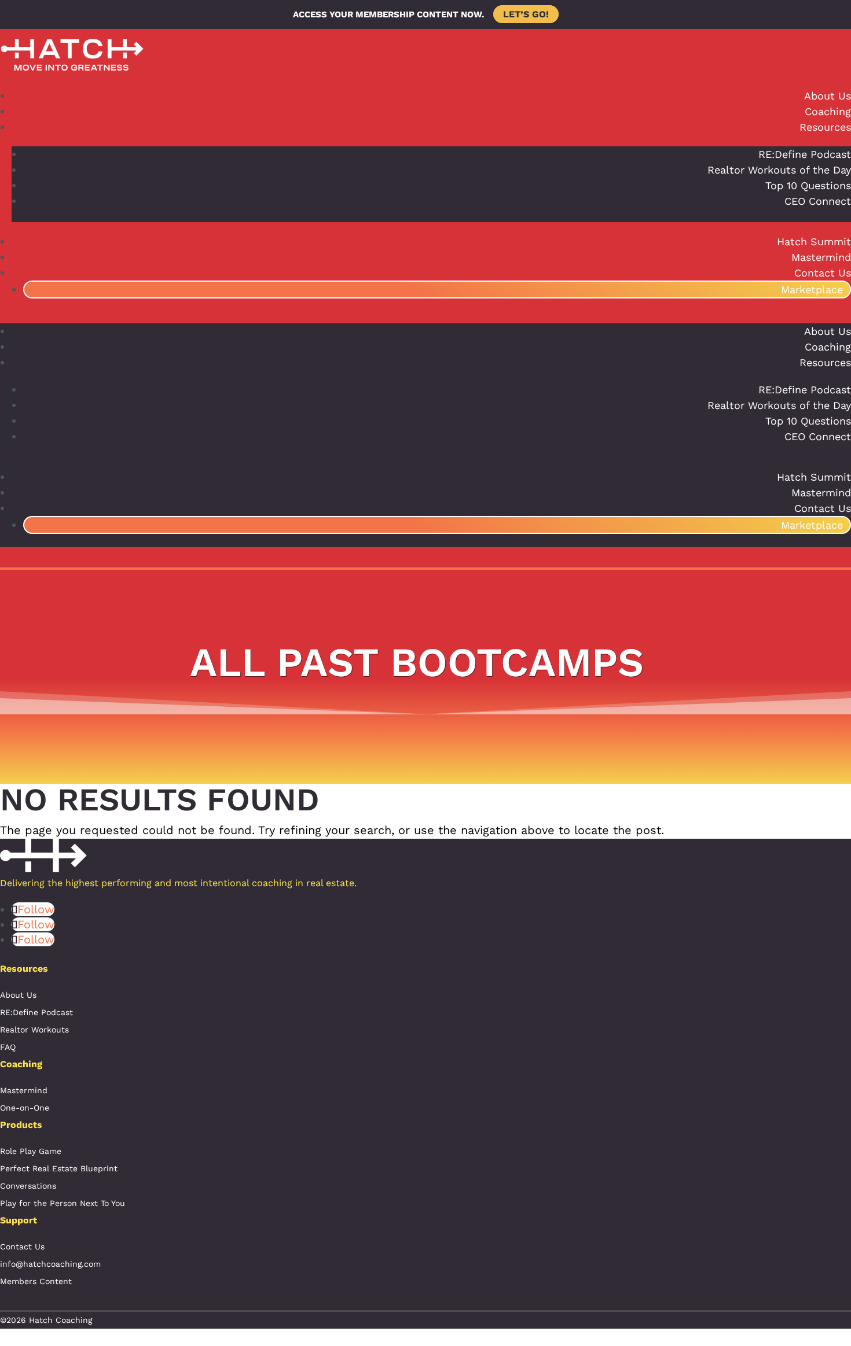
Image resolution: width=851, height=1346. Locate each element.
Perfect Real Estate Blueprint (59, 1168)
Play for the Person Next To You (62, 1203)
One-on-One (24, 1107)
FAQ (8, 1047)
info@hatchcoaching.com (50, 1263)
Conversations (28, 1185)
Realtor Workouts (34, 1029)
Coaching (828, 111)
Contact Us (822, 273)
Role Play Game (30, 1151)
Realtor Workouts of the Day (779, 170)
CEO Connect (817, 201)
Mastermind (821, 257)
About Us (827, 96)
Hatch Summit (814, 241)
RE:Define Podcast (804, 154)
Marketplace (812, 289)
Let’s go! (526, 14)
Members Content (36, 1281)
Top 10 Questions (808, 185)
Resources (825, 127)
